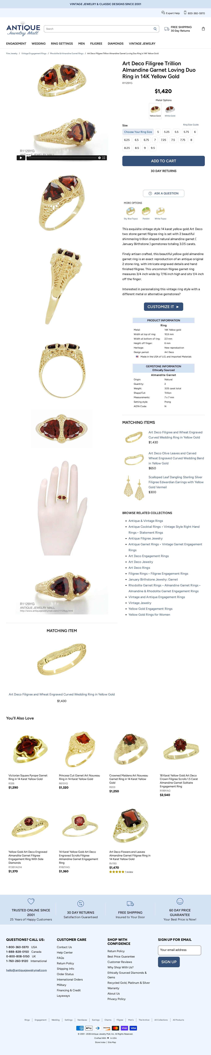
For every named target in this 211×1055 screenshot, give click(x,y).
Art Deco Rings (139, 568)
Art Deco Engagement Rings (149, 556)
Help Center (65, 952)
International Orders (70, 979)
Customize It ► (164, 306)
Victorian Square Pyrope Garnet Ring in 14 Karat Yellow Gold (27, 777)
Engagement (16, 43)
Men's (131, 1020)
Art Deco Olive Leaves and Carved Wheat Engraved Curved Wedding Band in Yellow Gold (176, 458)
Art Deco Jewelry (141, 562)
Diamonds (116, 43)
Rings (27, 1020)
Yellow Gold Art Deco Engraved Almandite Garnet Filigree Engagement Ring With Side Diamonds (27, 857)
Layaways (63, 995)
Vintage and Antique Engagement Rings (157, 597)
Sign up (169, 962)
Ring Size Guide (191, 124)
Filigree (96, 43)
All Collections (161, 1020)
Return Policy (65, 963)
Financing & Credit (69, 990)
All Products (178, 1020)
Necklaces (82, 1020)
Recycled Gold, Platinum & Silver (129, 983)
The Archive (144, 1020)
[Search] (155, 28)
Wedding (39, 43)
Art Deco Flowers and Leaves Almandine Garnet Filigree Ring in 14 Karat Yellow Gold (129, 855)
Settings (68, 1020)
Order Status (65, 974)
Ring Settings (62, 43)
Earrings (95, 1020)
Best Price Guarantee (121, 956)
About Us (114, 993)
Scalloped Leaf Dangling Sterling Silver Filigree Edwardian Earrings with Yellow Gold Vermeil (176, 482)
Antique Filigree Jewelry (145, 538)
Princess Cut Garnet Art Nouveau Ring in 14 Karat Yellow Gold (79, 777)
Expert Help (172, 13)
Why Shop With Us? (121, 967)
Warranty (113, 988)
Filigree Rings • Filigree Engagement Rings (158, 573)
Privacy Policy (117, 999)
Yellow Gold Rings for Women (149, 614)
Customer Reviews (120, 962)
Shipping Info (65, 968)
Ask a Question (165, 193)
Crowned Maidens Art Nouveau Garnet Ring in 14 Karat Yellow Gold (128, 779)
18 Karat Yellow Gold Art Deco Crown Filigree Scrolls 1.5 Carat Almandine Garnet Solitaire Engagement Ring (179, 781)
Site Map (112, 1042)
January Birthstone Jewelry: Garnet (153, 579)
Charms (108, 1020)
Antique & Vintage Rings (146, 521)
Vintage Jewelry (142, 43)
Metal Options (163, 100)
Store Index (100, 1042)
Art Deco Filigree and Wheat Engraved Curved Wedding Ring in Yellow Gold (62, 694)
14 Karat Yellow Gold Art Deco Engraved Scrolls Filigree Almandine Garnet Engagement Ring (78, 857)
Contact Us (64, 947)
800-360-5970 (196, 13)
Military (61, 985)
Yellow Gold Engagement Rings (150, 609)
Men (81, 43)
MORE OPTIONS (133, 203)
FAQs (60, 958)
